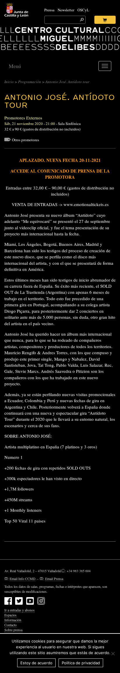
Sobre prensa (13, 629)
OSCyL (83, 9)
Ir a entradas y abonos (19, 610)
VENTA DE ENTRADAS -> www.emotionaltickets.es (60, 204)
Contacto (10, 624)
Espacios (10, 615)
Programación (29, 81)
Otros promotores (25, 139)
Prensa (49, 9)
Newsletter (66, 9)
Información (12, 619)
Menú (15, 65)
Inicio (9, 81)
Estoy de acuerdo (36, 663)
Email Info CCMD (23, 578)
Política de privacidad (81, 663)
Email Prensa (54, 578)
